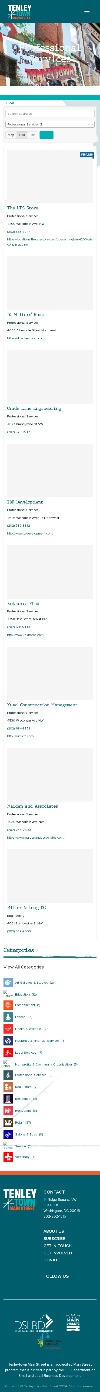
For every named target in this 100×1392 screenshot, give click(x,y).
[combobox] (50, 124)
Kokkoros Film (23, 603)
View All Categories (23, 967)
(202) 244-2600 (19, 830)
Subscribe (54, 1239)
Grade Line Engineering (34, 408)
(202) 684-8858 (18, 728)
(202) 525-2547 (18, 432)
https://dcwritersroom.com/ (26, 338)
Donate (51, 1260)
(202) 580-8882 (18, 525)
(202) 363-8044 (19, 231)
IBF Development (25, 502)
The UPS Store (22, 208)
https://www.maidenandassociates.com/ (35, 837)
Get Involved (57, 1253)
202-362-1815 (54, 1216)
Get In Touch (57, 1246)
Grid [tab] (22, 135)
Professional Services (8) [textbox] (48, 124)
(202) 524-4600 (19, 931)
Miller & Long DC (26, 907)
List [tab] (32, 135)
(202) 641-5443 (18, 627)
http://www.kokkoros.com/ (25, 635)
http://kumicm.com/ (20, 736)
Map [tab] (11, 135)
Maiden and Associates (32, 806)
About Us (53, 1231)
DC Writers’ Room (25, 314)
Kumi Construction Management (42, 705)
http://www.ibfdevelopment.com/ (30, 533)
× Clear (9, 103)
